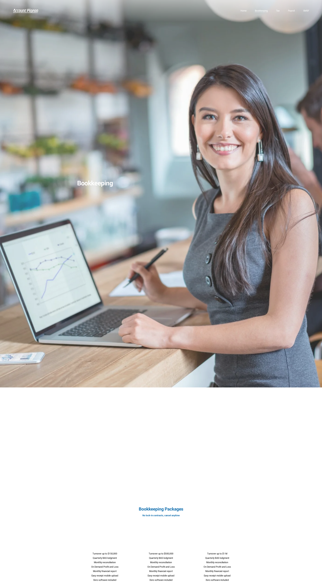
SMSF (306, 10)
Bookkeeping (261, 10)
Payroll (291, 10)
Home (243, 10)
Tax (278, 10)
